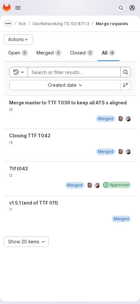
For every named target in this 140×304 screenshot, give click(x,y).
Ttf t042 (18, 168)
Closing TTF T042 (29, 135)
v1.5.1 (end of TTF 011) (33, 202)
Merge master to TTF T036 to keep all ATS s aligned (68, 102)
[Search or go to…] (121, 8)
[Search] (125, 72)
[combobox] (64, 85)
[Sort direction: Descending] (125, 85)
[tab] (18, 53)
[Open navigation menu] (18, 8)
